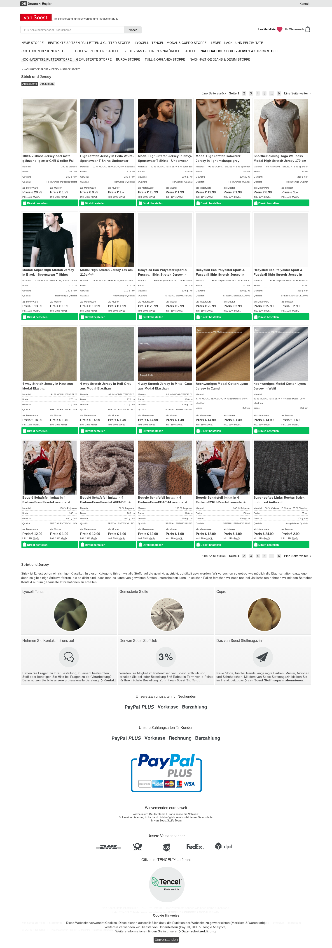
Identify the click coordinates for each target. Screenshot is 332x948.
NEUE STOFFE (32, 43)
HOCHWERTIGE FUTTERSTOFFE (46, 59)
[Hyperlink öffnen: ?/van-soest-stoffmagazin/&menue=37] (263, 657)
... (271, 93)
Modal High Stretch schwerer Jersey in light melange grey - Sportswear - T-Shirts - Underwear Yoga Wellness (222, 162)
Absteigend (47, 83)
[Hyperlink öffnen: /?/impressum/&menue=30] (69, 657)
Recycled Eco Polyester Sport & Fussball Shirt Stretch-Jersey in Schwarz (220, 274)
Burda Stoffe (128, 59)
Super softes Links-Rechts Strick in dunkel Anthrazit (279, 500)
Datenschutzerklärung (199, 931)
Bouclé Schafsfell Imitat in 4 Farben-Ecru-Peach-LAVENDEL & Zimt (105, 502)
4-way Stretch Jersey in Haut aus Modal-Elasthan (47, 386)
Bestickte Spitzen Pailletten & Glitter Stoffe (89, 43)
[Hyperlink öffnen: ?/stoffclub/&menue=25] (166, 657)
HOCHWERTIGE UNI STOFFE (97, 51)
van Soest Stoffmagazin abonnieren (275, 680)
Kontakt (304, 3)
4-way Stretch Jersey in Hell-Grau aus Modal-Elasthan (105, 386)
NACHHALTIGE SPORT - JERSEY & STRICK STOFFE (52, 69)
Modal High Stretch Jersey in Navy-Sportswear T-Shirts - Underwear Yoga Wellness (165, 160)
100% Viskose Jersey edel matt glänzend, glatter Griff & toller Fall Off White (48, 160)
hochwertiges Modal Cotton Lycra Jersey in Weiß (280, 386)
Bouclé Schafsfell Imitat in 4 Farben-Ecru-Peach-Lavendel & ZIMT (46, 502)
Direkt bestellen (37, 203)
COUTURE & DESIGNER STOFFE (46, 51)
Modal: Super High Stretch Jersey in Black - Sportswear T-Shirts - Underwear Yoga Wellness (48, 274)
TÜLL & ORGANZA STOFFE (165, 59)
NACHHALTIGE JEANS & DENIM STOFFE (220, 59)
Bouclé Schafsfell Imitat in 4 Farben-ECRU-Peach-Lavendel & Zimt (221, 502)
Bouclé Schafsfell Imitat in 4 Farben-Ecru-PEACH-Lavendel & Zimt (162, 502)
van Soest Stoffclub (185, 680)
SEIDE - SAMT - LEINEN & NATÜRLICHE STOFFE (160, 51)
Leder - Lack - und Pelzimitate (237, 43)
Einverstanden (166, 939)
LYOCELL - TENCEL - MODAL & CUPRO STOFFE (170, 43)
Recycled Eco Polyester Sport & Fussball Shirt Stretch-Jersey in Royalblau (162, 274)
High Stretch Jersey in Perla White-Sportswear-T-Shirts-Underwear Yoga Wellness (107, 160)
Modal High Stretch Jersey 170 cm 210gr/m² (106, 272)
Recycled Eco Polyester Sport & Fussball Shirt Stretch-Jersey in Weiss (278, 274)
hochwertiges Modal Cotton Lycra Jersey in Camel (222, 386)
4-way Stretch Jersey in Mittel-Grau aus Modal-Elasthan (165, 386)
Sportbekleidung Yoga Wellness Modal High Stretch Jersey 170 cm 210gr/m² (280, 160)
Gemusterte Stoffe (94, 59)
